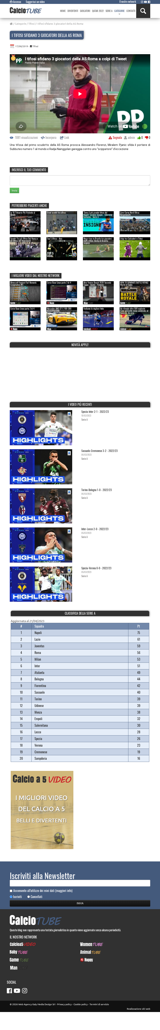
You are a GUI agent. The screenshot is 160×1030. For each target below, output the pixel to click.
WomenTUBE (87, 944)
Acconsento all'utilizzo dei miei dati (42, 890)
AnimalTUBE (87, 952)
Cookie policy (81, 1004)
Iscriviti (17, 896)
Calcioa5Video (18, 944)
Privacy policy (64, 1004)
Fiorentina (40, 685)
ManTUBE (15, 968)
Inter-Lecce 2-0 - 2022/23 (94, 529)
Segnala (117, 137)
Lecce (38, 732)
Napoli (38, 632)
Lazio (37, 639)
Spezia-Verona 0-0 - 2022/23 (96, 568)
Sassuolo (40, 692)
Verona (39, 745)
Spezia (38, 738)
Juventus (39, 646)
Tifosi (31, 23)
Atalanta (39, 672)
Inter (37, 666)
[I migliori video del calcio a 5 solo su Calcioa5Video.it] (42, 809)
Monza (38, 712)
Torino (38, 699)
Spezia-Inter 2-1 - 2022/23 (95, 411)
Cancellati (36, 896)
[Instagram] (142, 2)
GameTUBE (16, 960)
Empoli (38, 718)
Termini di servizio (99, 1004)
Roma (38, 652)
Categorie (20, 23)
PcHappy (85, 960)
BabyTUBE (15, 952)
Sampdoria (41, 758)
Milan (38, 659)
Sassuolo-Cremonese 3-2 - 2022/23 (99, 451)
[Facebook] (149, 2)
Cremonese (41, 752)
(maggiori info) (63, 890)
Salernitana (41, 725)
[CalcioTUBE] (26, 10)
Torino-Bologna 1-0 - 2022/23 (96, 490)
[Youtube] (145, 2)
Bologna (39, 679)
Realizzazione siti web (138, 1008)
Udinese (39, 705)
